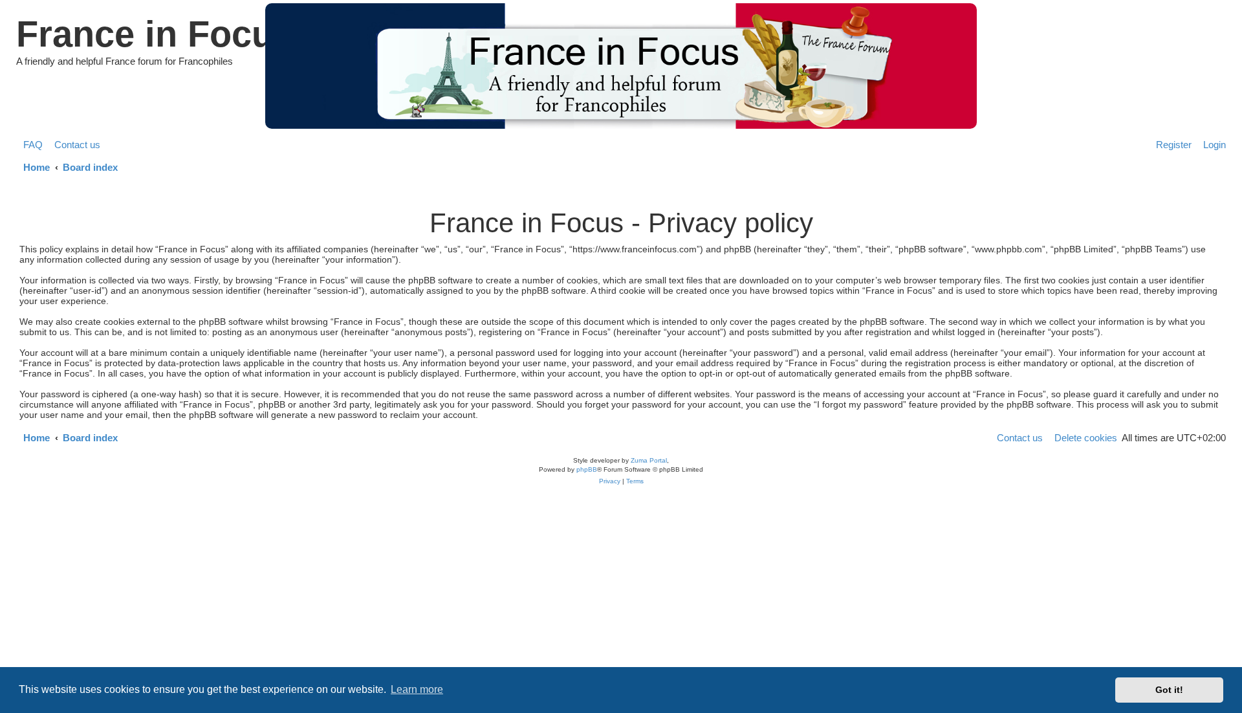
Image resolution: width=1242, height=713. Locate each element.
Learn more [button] (417, 689)
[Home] (621, 66)
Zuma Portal (649, 460)
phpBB (586, 469)
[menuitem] (29, 145)
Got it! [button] (1169, 690)
